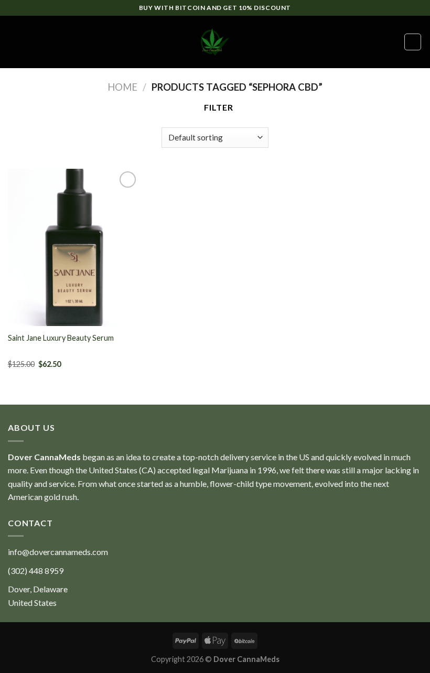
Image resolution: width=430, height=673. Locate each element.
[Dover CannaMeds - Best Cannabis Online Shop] (215, 42)
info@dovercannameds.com (58, 552)
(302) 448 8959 (35, 571)
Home (122, 87)
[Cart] (412, 42)
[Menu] (14, 42)
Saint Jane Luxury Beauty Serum (61, 337)
